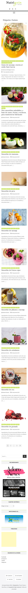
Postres (12, 152)
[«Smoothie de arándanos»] (6, 361)
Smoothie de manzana (9, 154)
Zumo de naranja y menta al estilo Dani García (11, 66)
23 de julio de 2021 (15, 353)
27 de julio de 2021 (15, 273)
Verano (20, 106)
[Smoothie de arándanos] (14, 328)
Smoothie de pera (8, 191)
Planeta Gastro (20, 61)
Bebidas (3, 152)
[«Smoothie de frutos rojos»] (5, 281)
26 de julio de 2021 (15, 312)
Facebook (3, 557)
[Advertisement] (8, 539)
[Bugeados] (14, 479)
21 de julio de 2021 (15, 429)
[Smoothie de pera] (14, 172)
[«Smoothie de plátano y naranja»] (9, 321)
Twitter (3, 560)
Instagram (4, 558)
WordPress (4, 587)
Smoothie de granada (9, 426)
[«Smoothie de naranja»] (15, 242)
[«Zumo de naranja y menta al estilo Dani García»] (2, 80)
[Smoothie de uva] (14, 368)
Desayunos (13, 61)
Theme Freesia (22, 585)
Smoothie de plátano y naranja (12, 310)
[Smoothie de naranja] (14, 209)
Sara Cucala (4, 62)
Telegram (3, 562)
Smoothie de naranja (9, 231)
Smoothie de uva (7, 390)
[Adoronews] (14, 466)
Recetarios (15, 106)
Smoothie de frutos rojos (10, 270)
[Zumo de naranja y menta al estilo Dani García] (14, 23)
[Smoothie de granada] (14, 408)
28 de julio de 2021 (15, 233)
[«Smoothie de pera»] (10, 202)
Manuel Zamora (5, 117)
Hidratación (9, 106)
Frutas (3, 106)
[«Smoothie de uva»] (4, 401)
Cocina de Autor (5, 61)
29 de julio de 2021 (15, 157)
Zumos (10, 62)
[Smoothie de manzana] (14, 133)
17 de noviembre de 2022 (7, 72)
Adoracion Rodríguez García (8, 69)
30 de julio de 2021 (15, 117)
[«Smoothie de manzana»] (13, 165)
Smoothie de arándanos (10, 350)
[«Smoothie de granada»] (10, 438)
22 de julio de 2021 (15, 392)
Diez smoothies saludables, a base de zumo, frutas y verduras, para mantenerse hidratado (13, 112)
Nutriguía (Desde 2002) (7, 585)
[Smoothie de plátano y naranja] (14, 288)
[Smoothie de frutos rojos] (14, 249)
